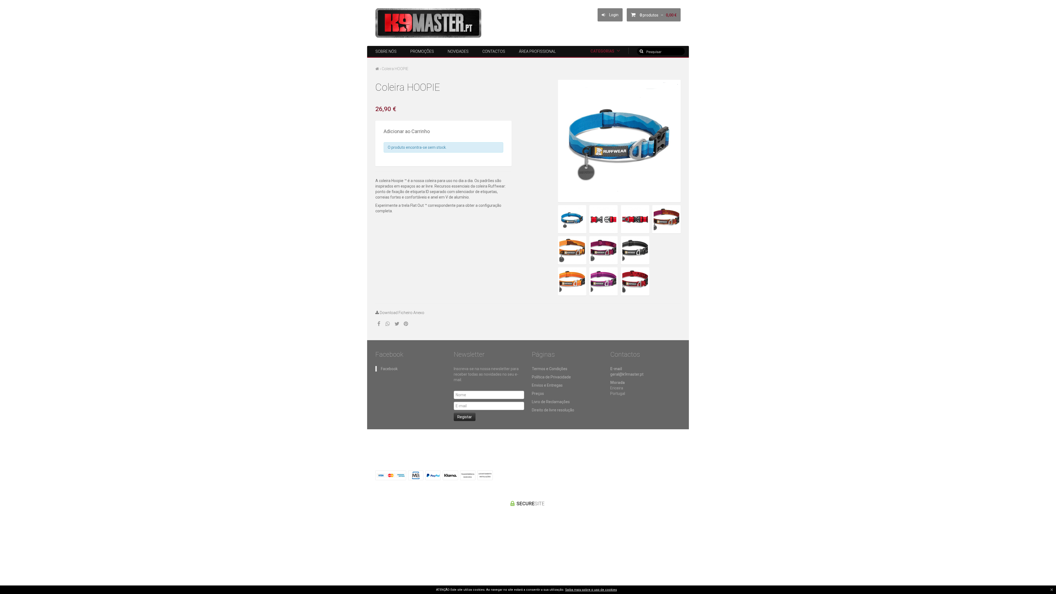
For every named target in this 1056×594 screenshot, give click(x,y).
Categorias (602, 51)
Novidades (458, 51)
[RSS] (675, 475)
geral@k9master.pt (627, 374)
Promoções (422, 51)
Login (611, 15)
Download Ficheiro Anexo (401, 312)
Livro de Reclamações (551, 402)
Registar (464, 417)
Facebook (389, 369)
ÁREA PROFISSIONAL (537, 51)
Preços (538, 393)
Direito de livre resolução (553, 410)
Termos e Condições (549, 369)
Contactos (493, 51)
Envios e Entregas (547, 385)
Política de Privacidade (551, 377)
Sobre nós (386, 51)
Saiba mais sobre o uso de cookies (591, 590)
